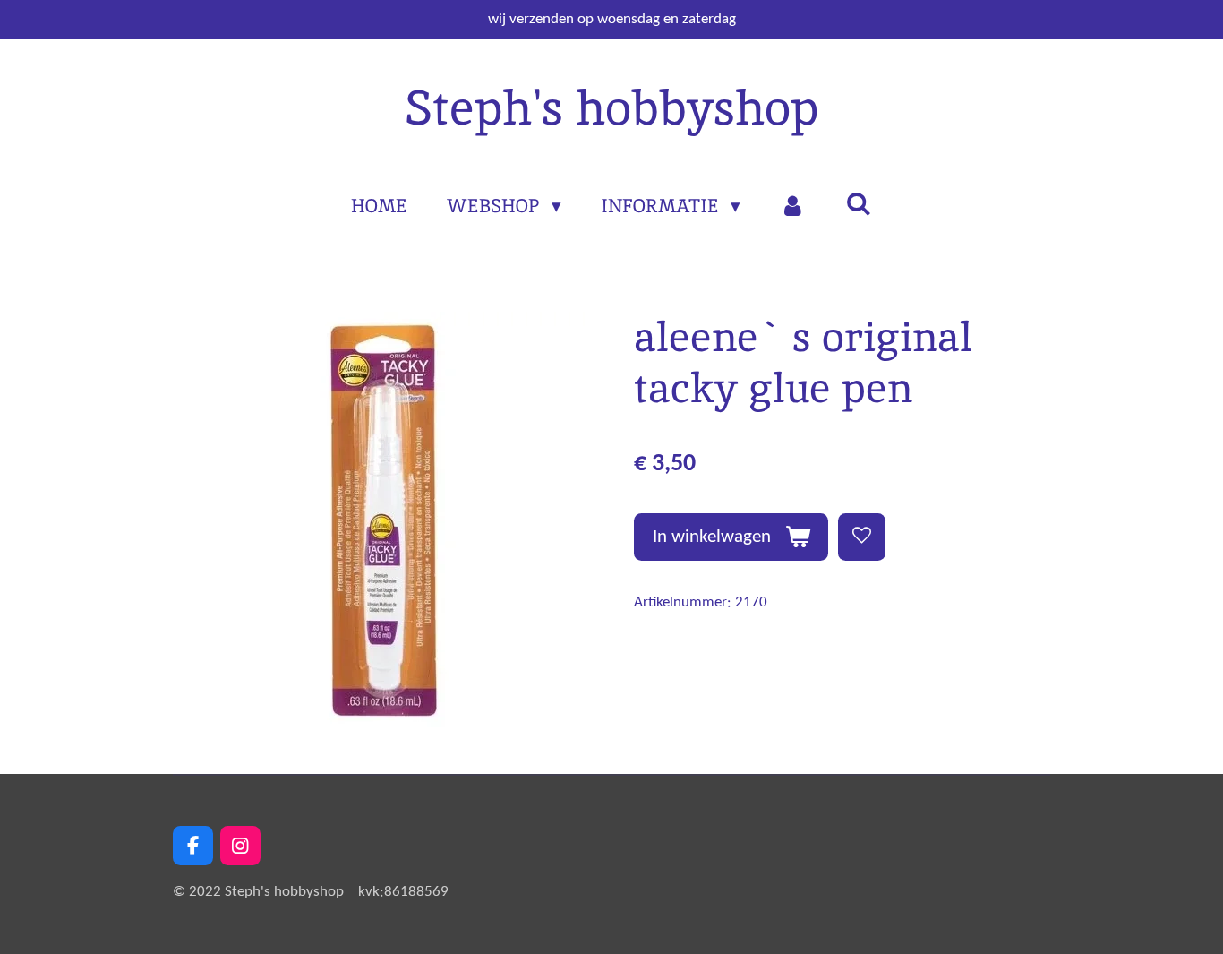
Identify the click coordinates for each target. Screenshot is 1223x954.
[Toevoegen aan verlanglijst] (861, 537)
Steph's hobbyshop (611, 107)
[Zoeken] (858, 203)
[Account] (793, 206)
